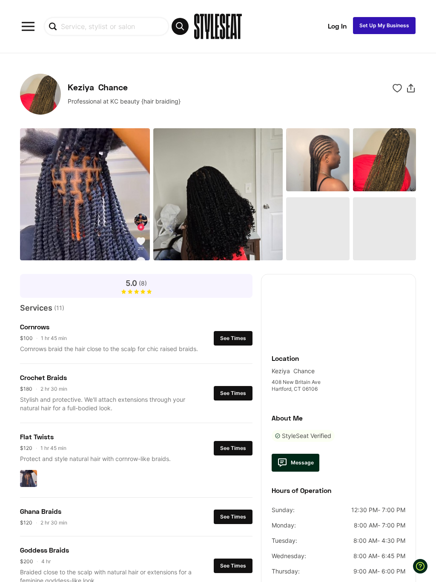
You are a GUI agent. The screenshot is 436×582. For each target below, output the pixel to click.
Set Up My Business (384, 25)
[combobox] (116, 26)
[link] (338, 309)
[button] (411, 88)
